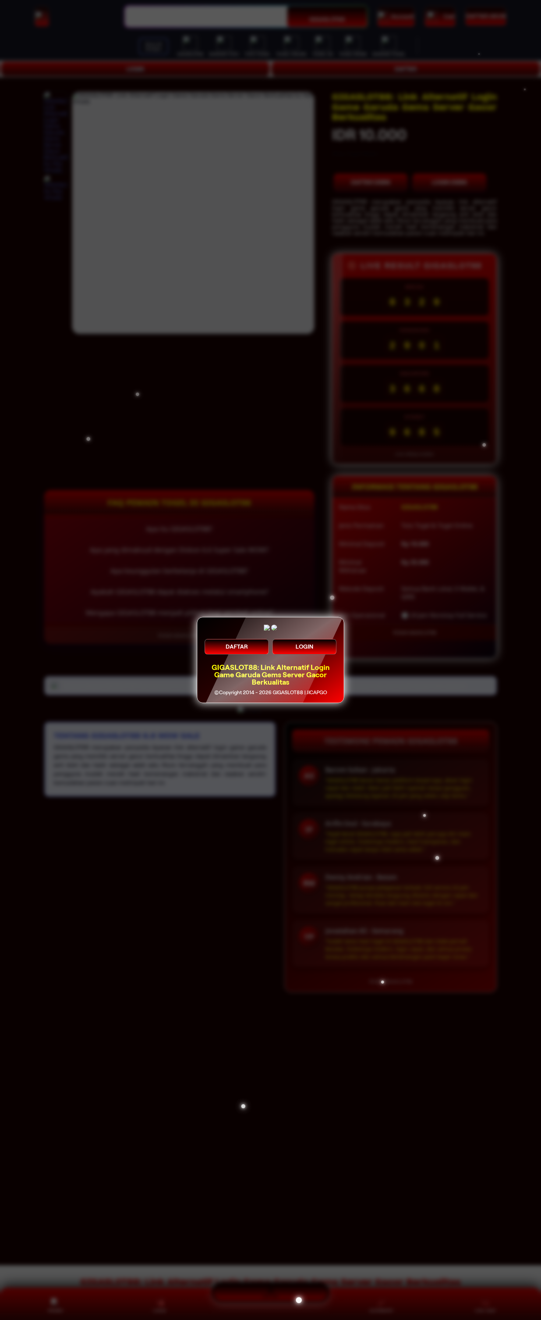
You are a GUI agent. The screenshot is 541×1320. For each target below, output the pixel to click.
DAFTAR (237, 646)
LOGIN (304, 646)
